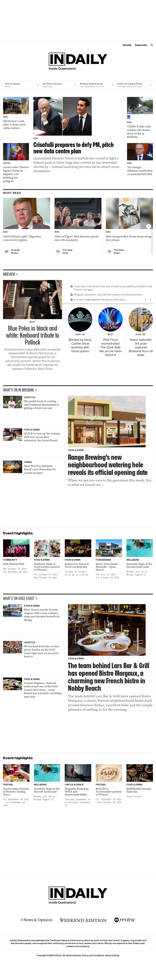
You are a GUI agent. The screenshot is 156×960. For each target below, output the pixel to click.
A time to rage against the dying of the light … (100, 299)
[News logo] (36, 920)
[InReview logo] (125, 920)
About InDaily (112, 955)
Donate (127, 45)
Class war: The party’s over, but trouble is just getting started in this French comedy (113, 288)
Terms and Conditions (93, 955)
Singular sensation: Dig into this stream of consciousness (108, 294)
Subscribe (141, 45)
